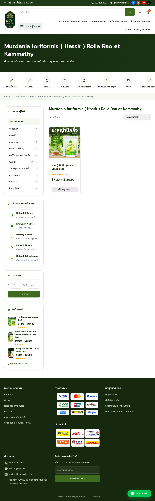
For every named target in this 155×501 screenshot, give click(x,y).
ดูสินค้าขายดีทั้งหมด (16, 363)
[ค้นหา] (130, 12)
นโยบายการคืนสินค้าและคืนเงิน (119, 411)
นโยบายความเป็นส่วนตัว (15, 417)
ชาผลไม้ (85, 21)
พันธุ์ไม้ (124, 21)
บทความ (146, 21)
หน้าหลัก (7, 96)
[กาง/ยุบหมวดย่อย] (38, 162)
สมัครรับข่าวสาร (77, 478)
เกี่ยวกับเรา (135, 21)
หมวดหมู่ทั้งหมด (32, 26)
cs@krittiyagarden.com (21, 474)
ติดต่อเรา (8, 400)
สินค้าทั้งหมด (19, 96)
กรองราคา (24, 294)
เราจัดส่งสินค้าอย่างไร (14, 405)
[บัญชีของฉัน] (140, 12)
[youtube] (144, 3)
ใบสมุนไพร (23, 188)
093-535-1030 (101, 2)
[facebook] (133, 3)
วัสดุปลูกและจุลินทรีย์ (23, 168)
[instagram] (138, 3)
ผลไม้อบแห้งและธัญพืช (23, 155)
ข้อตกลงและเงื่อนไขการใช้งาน (17, 422)
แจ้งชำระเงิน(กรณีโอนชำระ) (117, 405)
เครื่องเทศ (114, 21)
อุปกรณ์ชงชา (23, 175)
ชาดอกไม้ (75, 21)
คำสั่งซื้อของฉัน (112, 400)
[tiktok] (149, 3)
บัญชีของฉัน (111, 394)
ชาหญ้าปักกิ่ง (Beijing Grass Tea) (63, 167)
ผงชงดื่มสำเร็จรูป (99, 21)
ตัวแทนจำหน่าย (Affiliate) (137, 29)
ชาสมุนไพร (64, 21)
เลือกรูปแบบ (64, 189)
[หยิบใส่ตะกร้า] (75, 156)
